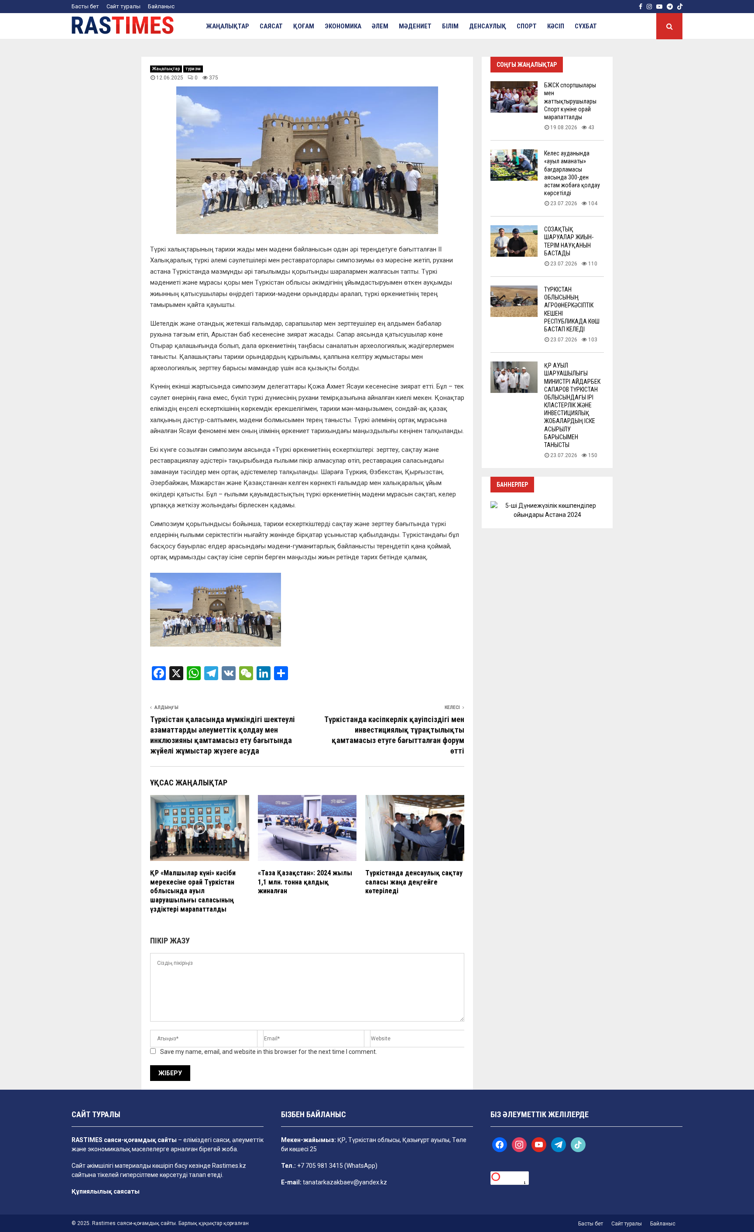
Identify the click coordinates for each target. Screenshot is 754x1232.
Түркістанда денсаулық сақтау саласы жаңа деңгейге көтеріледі (414, 882)
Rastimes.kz (229, 1165)
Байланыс (161, 6)
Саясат (271, 26)
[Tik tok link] (679, 6)
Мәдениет (415, 26)
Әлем (380, 26)
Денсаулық (487, 26)
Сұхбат (586, 26)
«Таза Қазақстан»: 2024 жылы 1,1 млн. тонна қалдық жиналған (305, 882)
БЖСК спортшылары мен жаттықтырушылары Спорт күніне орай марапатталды (570, 101)
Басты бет (85, 6)
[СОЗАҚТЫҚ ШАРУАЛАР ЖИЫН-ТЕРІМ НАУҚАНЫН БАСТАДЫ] (514, 241)
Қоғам (303, 26)
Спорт (527, 26)
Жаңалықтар (227, 26)
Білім (450, 26)
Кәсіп (555, 26)
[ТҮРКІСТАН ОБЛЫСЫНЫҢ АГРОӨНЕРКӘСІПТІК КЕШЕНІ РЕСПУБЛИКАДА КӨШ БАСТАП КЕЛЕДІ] (514, 301)
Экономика (343, 26)
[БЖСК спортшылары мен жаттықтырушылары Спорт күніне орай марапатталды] (514, 97)
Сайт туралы (123, 6)
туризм (193, 68)
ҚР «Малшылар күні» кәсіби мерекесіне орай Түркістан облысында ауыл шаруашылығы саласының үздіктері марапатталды (193, 891)
